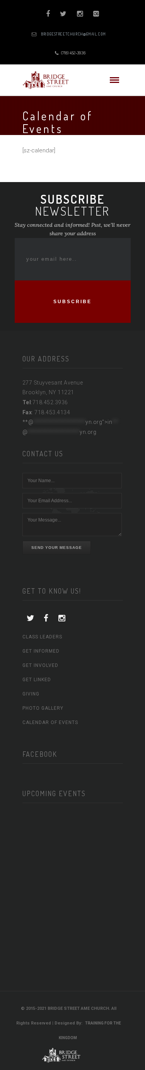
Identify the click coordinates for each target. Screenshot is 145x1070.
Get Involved (40, 665)
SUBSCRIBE (72, 301)
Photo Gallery (42, 708)
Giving (30, 694)
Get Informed (41, 651)
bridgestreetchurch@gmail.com (73, 34)
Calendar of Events (50, 722)
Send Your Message (56, 547)
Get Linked (36, 679)
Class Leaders (42, 637)
